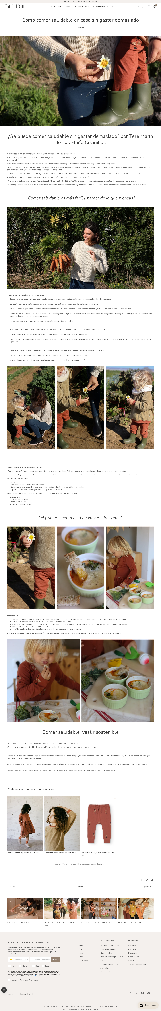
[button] (59, 6)
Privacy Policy (35, 975)
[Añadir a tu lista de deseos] (41, 799)
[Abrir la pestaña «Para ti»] (4, 990)
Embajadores (133, 957)
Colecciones (84, 960)
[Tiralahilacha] (14, 6)
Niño (81, 953)
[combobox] (11, 959)
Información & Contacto (110, 945)
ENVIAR (55, 960)
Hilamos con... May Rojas (19, 922)
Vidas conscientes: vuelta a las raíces (59, 924)
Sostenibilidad (134, 945)
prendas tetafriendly (115, 755)
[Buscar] (138, 6)
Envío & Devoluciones (109, 949)
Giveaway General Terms (111, 972)
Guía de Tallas (106, 953)
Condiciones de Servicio (70, 1009)
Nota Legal (81, 1009)
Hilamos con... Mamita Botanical (97, 922)
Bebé (81, 957)
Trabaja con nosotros (137, 964)
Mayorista (132, 953)
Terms (42, 975)
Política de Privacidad (91, 1009)
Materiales (132, 949)
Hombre (82, 949)
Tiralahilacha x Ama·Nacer (131, 922)
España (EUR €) (26, 994)
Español (10, 994)
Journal (58, 864)
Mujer (81, 945)
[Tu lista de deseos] (149, 6)
